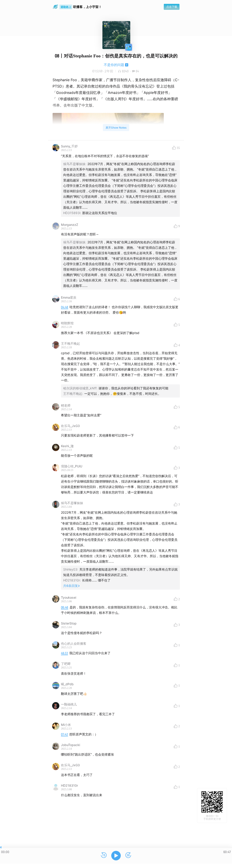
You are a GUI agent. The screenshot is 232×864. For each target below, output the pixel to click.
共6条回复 (70, 586)
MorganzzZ (69, 225)
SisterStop (69, 623)
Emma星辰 (68, 297)
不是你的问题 (114, 65)
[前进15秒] (128, 855)
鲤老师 (65, 405)
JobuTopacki (70, 745)
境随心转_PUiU (71, 466)
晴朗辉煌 (67, 323)
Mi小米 (66, 725)
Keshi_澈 (67, 446)
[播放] (116, 855)
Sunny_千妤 (69, 146)
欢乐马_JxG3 (70, 426)
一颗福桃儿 (69, 704)
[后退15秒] (104, 855)
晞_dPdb (67, 684)
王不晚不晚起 (70, 343)
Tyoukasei (68, 597)
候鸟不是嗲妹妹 (72, 503)
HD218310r (69, 785)
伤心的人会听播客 (73, 643)
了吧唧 (65, 664)
